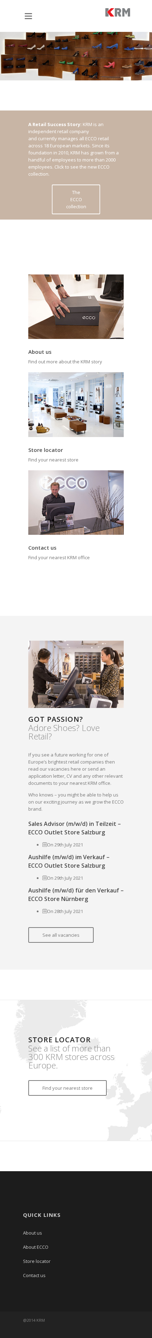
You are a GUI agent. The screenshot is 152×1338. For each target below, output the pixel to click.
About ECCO (35, 1247)
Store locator (45, 449)
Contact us (42, 547)
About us (40, 351)
